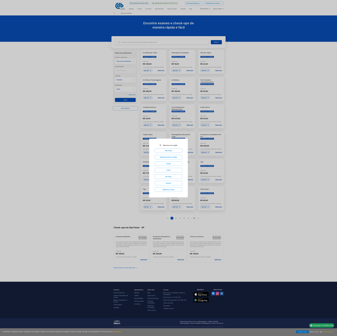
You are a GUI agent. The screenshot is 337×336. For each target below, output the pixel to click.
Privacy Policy (117, 331)
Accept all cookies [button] (302, 331)
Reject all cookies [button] (314, 331)
